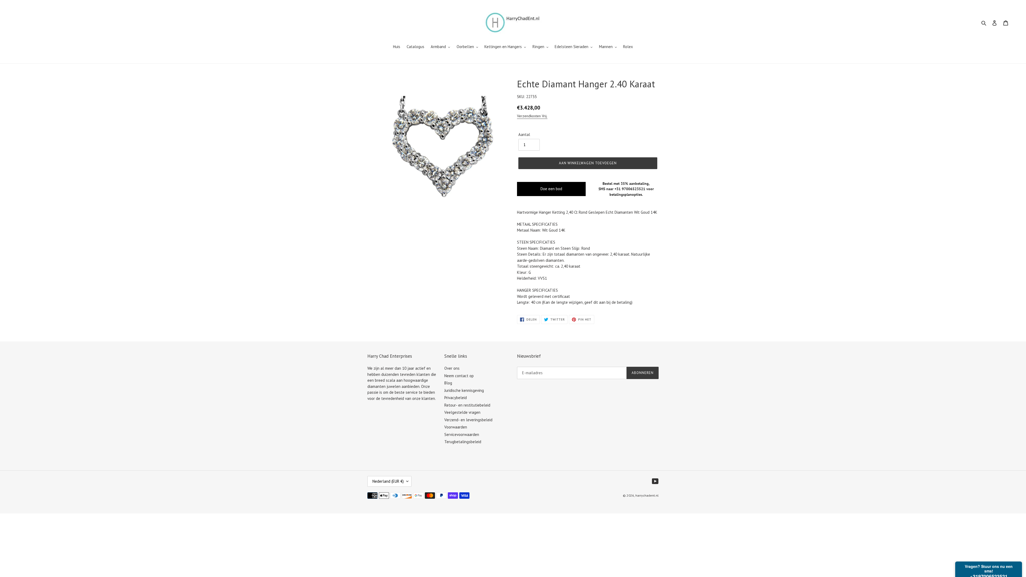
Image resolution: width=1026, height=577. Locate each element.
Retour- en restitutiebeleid (467, 405)
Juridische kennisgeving (464, 390)
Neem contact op (459, 375)
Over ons (452, 368)
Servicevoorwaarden (461, 434)
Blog (448, 382)
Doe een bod (551, 188)
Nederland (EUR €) (388, 481)
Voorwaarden (455, 427)
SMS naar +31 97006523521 (621, 188)
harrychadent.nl (647, 495)
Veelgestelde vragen (462, 412)
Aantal (524, 134)
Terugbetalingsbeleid (462, 441)
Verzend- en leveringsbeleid (468, 419)
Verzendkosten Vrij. (532, 116)
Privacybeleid (455, 397)
